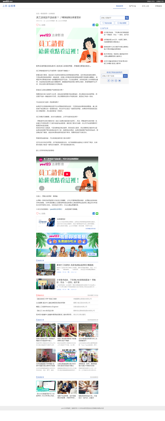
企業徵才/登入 (160, 1)
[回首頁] (7, 1)
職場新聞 (44, 13)
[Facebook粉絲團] (94, 25)
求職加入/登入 (151, 1)
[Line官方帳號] (97, 25)
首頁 (37, 13)
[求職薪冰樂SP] (67, 256)
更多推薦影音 (94, 377)
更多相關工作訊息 (93, 295)
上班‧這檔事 (9, 6)
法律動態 (52, 13)
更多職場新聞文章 (93, 320)
